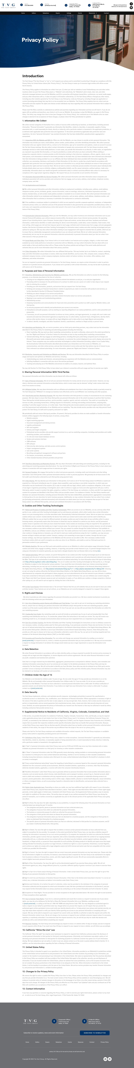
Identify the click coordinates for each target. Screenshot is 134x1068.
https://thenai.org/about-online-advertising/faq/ (41, 562)
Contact (106, 13)
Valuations (46, 13)
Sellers (34, 13)
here (99, 551)
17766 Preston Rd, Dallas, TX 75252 (75, 5)
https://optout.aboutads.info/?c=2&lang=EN (89, 569)
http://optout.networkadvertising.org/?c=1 (59, 569)
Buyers (58, 13)
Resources (92, 13)
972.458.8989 (29, 5)
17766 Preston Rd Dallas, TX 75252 (63, 1022)
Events (80, 13)
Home (23, 13)
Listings (69, 13)
